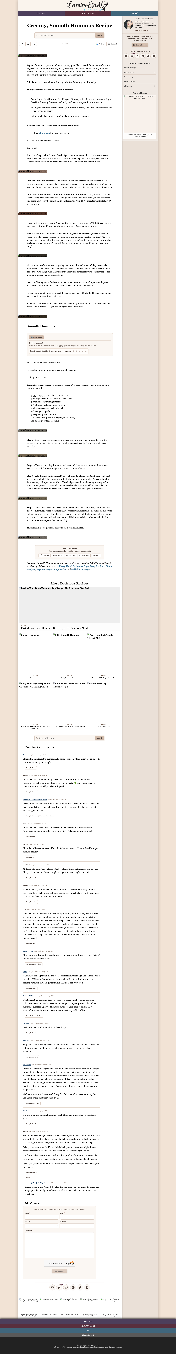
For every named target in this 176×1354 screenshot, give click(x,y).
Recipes (41, 13)
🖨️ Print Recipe (36, 337)
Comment (28, 1231)
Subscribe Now (141, 45)
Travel (135, 13)
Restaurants (88, 13)
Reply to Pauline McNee (34, 1016)
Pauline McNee (28, 996)
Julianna (26, 1040)
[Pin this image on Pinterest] (118, 57)
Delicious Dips (81, 566)
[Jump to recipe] (34, 44)
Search (99, 35)
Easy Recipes (97, 566)
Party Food (65, 566)
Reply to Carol (31, 1124)
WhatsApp (85, 555)
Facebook (58, 555)
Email (97, 555)
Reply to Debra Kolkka (33, 964)
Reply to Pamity (31, 1173)
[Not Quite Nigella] (88, 6)
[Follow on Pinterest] (73, 1287)
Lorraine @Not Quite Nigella (35, 1183)
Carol (25, 1111)
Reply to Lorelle (31, 878)
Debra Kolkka (28, 951)
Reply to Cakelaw (32, 1033)
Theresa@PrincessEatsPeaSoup (35, 799)
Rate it (27, 1222)
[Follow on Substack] (59, 1287)
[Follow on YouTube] (52, 1287)
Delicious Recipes (81, 569)
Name (27, 1213)
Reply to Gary (30, 768)
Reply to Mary (30, 837)
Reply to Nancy (31, 988)
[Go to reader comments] (28, 44)
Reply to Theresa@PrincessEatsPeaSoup (40, 816)
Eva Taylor (27, 1064)
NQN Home (88, 1335)
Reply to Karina (31, 902)
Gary (24, 755)
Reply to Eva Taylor (32, 1103)
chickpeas (44, 133)
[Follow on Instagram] (66, 1287)
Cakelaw (26, 1023)
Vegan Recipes (44, 569)
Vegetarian (60, 569)
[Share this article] (21, 44)
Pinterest (72, 555)
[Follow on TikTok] (80, 1287)
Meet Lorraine (141, 30)
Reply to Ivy (30, 857)
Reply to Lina (30, 944)
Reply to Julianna (32, 1057)
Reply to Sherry (31, 792)
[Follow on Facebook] (87, 1287)
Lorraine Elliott (93, 1345)
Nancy (25, 972)
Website (63, 1222)
